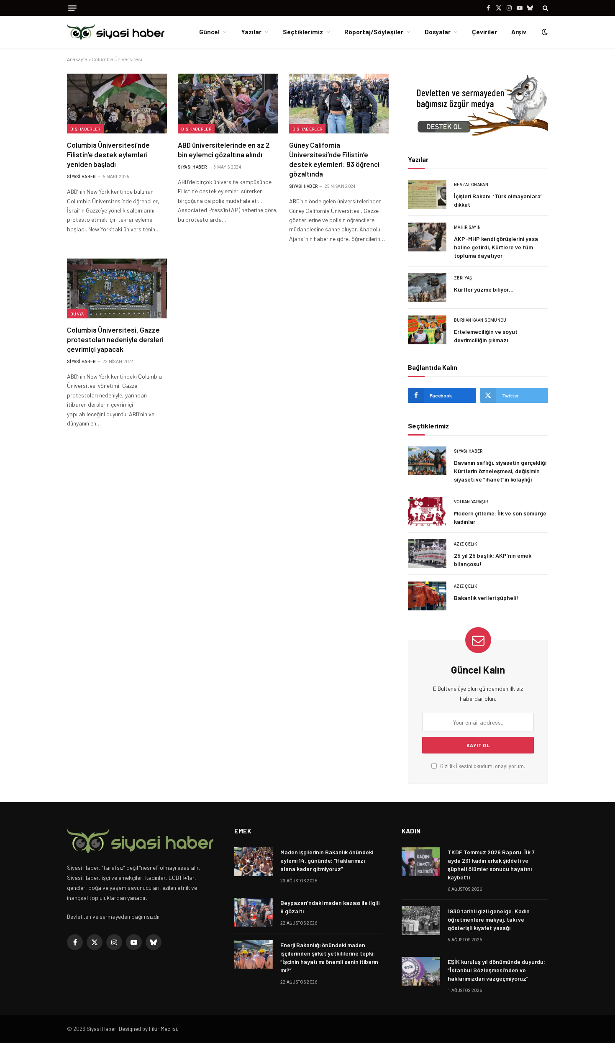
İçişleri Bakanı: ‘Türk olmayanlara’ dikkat (498, 200)
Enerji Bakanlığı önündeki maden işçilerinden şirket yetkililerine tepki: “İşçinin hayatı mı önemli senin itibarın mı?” (329, 957)
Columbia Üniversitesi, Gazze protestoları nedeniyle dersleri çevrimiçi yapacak (115, 339)
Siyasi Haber (81, 176)
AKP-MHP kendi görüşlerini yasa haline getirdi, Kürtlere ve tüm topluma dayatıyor (496, 247)
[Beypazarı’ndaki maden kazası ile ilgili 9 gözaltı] (253, 912)
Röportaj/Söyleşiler (373, 32)
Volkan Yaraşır (471, 502)
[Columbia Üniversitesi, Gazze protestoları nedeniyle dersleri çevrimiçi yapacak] (117, 288)
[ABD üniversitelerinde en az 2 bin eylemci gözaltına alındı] (228, 103)
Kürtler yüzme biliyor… (484, 289)
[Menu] (72, 8)
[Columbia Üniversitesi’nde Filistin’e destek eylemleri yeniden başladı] (117, 103)
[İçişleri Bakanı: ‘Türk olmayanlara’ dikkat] (427, 194)
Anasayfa (77, 59)
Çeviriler (484, 32)
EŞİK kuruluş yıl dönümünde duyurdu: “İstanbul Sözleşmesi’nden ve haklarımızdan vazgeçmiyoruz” (496, 970)
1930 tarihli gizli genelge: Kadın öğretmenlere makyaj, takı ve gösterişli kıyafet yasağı (489, 919)
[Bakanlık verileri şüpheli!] (427, 596)
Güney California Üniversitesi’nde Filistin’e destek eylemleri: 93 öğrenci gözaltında (334, 159)
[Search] (544, 8)
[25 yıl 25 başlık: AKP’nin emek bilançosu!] (427, 553)
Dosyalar (438, 32)
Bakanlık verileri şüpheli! (486, 597)
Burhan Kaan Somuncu (480, 320)
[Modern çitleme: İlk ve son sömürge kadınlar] (427, 511)
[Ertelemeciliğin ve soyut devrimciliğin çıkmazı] (427, 329)
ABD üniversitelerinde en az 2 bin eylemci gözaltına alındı (224, 150)
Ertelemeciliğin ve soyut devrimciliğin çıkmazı (486, 335)
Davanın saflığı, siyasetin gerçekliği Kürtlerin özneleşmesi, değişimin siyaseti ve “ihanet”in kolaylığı (500, 471)
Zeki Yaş (463, 278)
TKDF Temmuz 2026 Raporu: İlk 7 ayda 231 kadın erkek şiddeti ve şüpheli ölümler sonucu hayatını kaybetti (491, 864)
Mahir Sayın (467, 227)
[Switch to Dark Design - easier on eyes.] (544, 31)
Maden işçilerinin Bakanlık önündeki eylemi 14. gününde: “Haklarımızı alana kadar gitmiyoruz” (326, 860)
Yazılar (251, 32)
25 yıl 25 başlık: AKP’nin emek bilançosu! (492, 559)
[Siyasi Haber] (115, 32)
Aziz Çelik (465, 544)
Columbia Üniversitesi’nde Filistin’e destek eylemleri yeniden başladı (108, 154)
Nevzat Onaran (471, 184)
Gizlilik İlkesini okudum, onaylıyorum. (482, 766)
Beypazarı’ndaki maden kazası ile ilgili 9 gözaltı (329, 907)
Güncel (209, 32)
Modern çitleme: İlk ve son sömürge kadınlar (500, 517)
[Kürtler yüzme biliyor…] (427, 287)
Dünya (77, 313)
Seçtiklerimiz (303, 32)
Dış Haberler (85, 128)
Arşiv (518, 32)
